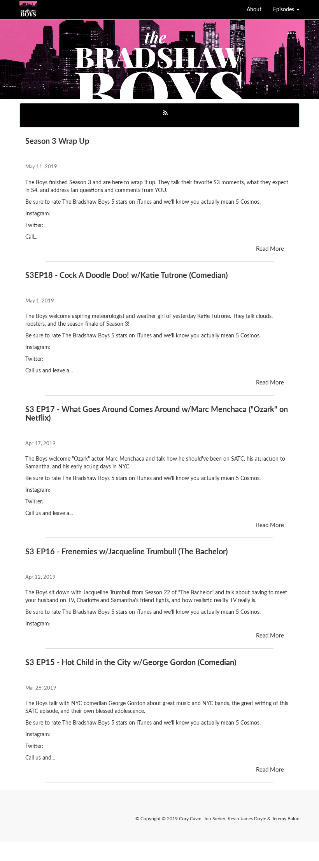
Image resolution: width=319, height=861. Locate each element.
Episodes (284, 9)
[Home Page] (19, 9)
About (254, 9)
